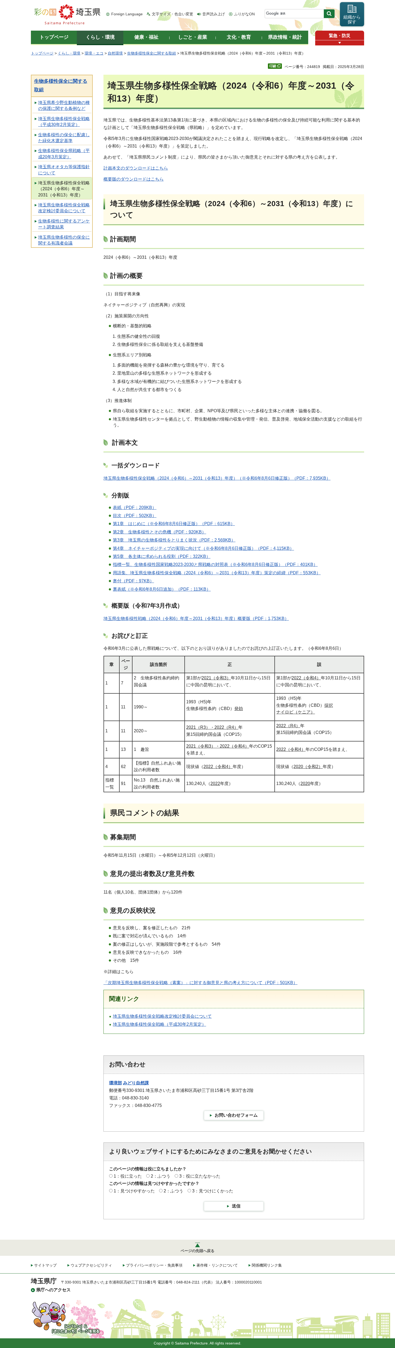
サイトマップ (45, 1265)
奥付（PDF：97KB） (133, 581)
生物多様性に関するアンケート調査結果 (64, 224)
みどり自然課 (136, 1083)
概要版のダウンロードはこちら (133, 179)
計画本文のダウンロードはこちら (135, 168)
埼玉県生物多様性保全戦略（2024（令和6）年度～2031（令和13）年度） (64, 189)
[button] (339, 42)
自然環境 (115, 53)
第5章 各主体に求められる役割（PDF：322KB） (161, 556)
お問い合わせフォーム (236, 1115)
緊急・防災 (339, 35)
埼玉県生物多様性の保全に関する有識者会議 (64, 240)
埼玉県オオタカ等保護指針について (64, 169)
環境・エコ (94, 53)
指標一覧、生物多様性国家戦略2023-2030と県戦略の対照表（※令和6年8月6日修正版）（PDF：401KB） (215, 564)
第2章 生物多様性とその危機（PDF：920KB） (159, 532)
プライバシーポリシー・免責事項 (154, 1265)
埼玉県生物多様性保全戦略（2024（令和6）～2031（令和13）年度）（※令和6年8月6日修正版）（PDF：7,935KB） (217, 478)
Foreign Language (127, 14)
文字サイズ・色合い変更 (172, 14)
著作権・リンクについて (217, 1265)
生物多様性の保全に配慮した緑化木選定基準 (64, 137)
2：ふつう (160, 1176)
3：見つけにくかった (212, 1191)
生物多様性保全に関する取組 (151, 53)
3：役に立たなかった (199, 1176)
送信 (236, 1206)
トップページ (42, 53)
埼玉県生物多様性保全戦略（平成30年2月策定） (64, 121)
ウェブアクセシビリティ (91, 1265)
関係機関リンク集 (267, 1265)
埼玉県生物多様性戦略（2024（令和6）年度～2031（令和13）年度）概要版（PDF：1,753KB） (196, 618)
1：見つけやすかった (134, 1191)
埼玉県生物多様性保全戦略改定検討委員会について (64, 208)
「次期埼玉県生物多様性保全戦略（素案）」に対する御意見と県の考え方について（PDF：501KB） (200, 982)
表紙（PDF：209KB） (134, 507)
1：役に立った (128, 1176)
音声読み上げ (213, 14)
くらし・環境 (69, 53)
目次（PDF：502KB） (134, 515)
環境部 (115, 1083)
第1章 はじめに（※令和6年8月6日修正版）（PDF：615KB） (174, 523)
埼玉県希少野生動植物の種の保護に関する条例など (64, 105)
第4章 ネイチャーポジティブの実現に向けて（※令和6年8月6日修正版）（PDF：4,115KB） (203, 548)
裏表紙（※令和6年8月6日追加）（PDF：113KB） (162, 589)
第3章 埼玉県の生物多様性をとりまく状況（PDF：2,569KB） (174, 540)
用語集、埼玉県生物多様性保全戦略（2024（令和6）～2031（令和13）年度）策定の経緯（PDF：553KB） (217, 573)
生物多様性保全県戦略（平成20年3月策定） (64, 153)
